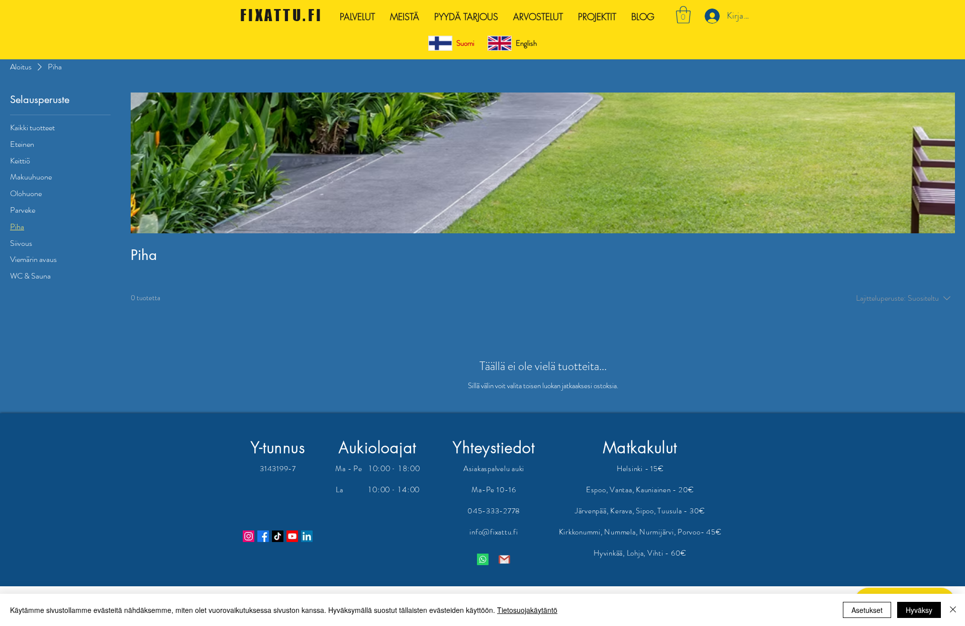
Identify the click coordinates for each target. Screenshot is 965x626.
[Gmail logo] (504, 559)
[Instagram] (248, 536)
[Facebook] (263, 536)
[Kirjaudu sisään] (711, 16)
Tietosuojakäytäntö (527, 610)
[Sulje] (953, 610)
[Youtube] (292, 536)
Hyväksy (919, 610)
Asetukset (867, 610)
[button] (683, 15)
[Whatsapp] (483, 559)
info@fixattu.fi (493, 532)
